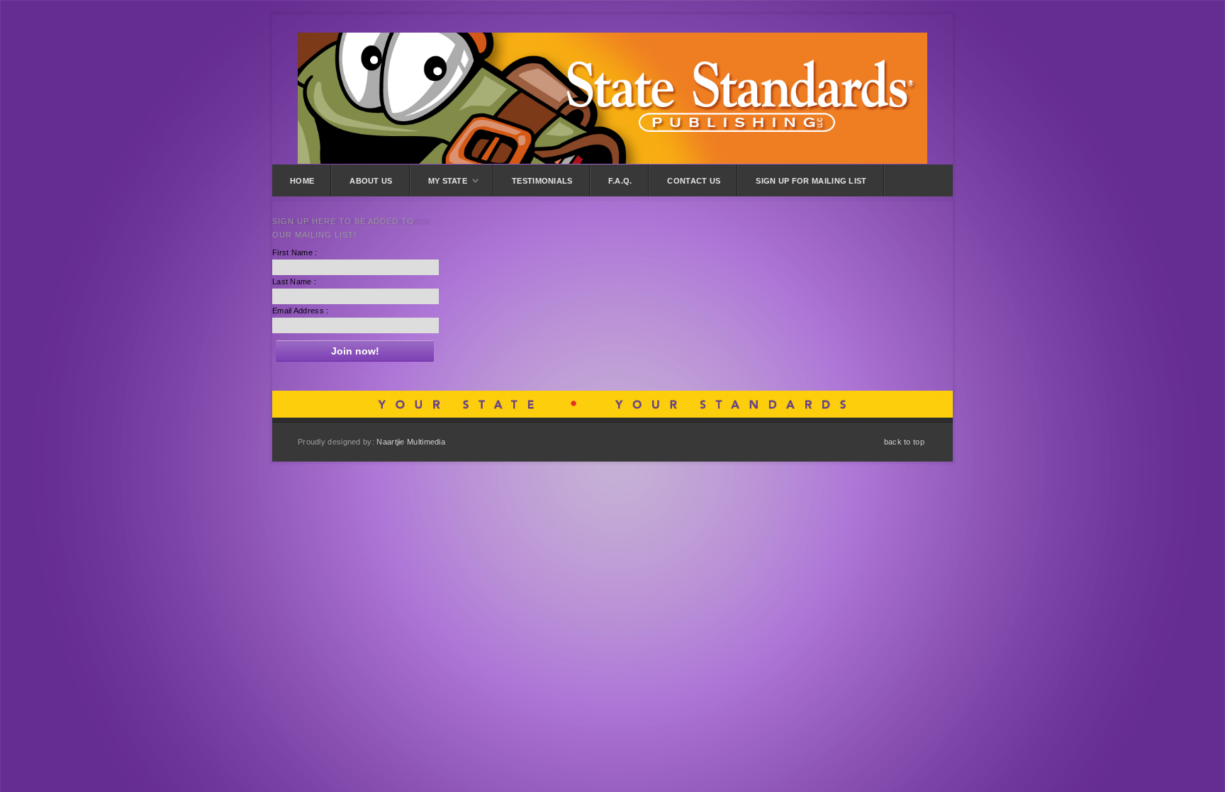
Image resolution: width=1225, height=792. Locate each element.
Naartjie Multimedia (410, 441)
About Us (370, 181)
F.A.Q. (620, 181)
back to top (904, 441)
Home (302, 181)
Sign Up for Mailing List (811, 181)
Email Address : (300, 310)
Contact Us (693, 181)
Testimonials (542, 181)
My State (447, 181)
